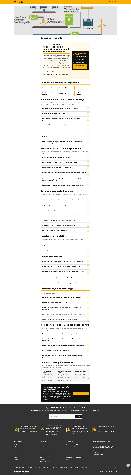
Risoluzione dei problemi (80, 93)
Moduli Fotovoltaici (45, 447)
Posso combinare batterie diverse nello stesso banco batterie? (61, 215)
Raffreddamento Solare (46, 455)
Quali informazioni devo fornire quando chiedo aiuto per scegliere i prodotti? (63, 356)
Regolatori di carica (65, 88)
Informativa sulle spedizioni (66, 467)
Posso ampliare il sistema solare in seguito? (55, 350)
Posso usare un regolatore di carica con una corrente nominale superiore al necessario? (61, 179)
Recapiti (77, 467)
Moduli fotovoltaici (48, 88)
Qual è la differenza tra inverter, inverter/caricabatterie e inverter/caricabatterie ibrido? (60, 255)
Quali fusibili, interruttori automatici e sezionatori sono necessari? (63, 185)
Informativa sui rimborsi (19, 467)
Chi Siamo (17, 444)
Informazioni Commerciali (21, 447)
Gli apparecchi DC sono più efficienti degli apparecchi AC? (60, 283)
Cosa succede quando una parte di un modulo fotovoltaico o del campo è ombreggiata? (62, 142)
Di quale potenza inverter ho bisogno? (54, 245)
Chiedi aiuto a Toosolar (81, 393)
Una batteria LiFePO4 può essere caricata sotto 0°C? (58, 225)
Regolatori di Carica (45, 449)
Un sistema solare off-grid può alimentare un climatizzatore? (61, 266)
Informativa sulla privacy (34, 467)
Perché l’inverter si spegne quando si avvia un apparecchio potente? (63, 345)
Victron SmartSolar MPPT (72, 444)
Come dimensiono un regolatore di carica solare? (57, 167)
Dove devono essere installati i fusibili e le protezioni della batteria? (63, 314)
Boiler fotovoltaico (71, 447)
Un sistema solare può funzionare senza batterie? (57, 278)
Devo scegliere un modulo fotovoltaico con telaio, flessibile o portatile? (61, 119)
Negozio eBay (17, 455)
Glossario (42, 459)
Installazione (63, 93)
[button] (35, 2)
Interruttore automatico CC (73, 457)
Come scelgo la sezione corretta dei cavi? (55, 302)
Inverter (42, 453)
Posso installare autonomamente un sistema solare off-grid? (61, 297)
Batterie (78, 88)
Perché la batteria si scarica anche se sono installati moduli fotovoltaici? (61, 339)
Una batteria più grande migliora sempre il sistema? (58, 220)
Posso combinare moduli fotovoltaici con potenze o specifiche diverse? (61, 135)
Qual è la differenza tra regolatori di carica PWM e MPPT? (60, 162)
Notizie (16, 459)
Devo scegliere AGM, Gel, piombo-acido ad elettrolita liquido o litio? (63, 210)
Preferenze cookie (85, 467)
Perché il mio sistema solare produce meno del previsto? (59, 334)
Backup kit (69, 449)
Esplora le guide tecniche (80, 66)
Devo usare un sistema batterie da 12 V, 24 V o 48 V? (58, 230)
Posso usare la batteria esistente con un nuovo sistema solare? (61, 200)
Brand (67, 459)
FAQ (41, 457)
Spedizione (17, 449)
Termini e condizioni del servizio (49, 467)
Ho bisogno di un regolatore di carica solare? (56, 157)
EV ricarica (69, 453)
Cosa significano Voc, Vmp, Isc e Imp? (54, 125)
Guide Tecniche (44, 444)
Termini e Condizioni (19, 451)
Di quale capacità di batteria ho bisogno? (55, 205)
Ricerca (16, 457)
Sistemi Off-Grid (44, 461)
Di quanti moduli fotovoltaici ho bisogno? (55, 113)
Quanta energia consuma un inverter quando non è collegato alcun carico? (63, 272)
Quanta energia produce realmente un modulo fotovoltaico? (61, 108)
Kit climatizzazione (71, 451)
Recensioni (17, 453)
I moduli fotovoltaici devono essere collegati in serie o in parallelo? (63, 130)
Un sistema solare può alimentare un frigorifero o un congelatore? (62, 261)
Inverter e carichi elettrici (47, 93)
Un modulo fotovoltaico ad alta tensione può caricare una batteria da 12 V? (64, 173)
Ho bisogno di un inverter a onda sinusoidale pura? (58, 250)
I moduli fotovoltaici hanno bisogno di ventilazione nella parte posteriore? (61, 308)
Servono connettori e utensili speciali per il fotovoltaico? (59, 319)
